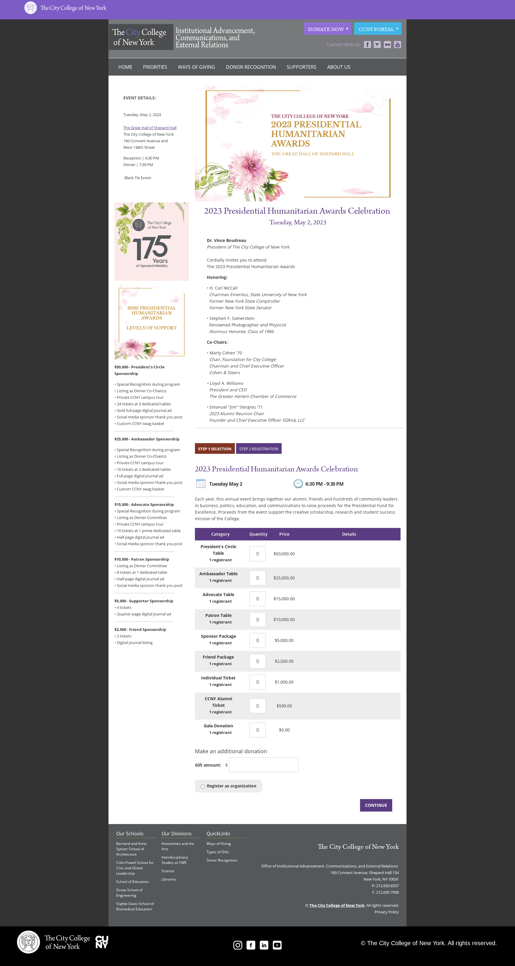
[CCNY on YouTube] (397, 45)
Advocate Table (218, 594)
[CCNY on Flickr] (387, 45)
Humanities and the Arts (178, 846)
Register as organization (231, 786)
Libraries (169, 879)
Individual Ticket (218, 678)
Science (168, 870)
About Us (338, 67)
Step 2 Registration (258, 448)
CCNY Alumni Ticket (218, 702)
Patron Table (218, 615)
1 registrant (220, 559)
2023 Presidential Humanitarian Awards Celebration (276, 469)
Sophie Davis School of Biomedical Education (135, 906)
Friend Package (218, 657)
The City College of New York (358, 847)
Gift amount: (208, 765)
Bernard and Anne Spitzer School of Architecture (131, 849)
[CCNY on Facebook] (367, 45)
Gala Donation (218, 726)
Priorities (155, 67)
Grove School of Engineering (129, 892)
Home (125, 67)
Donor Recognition (251, 67)
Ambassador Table (218, 573)
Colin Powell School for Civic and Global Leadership (135, 868)
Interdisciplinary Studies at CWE (175, 860)
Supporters (302, 67)
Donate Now (326, 29)
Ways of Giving (196, 67)
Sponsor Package (218, 636)
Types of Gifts (218, 851)
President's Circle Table (218, 550)
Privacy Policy (387, 912)
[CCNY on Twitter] (377, 45)
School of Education (132, 881)
